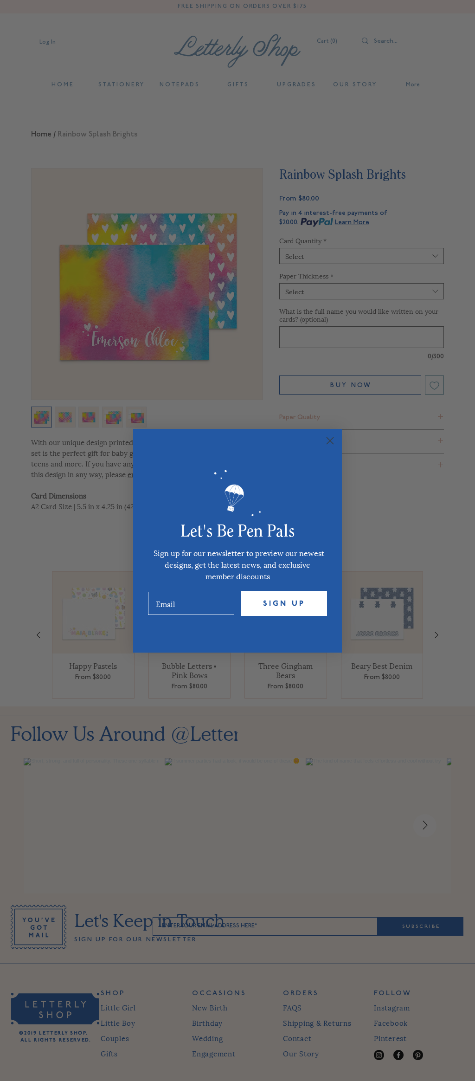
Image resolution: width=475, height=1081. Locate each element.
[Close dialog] (330, 441)
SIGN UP (284, 603)
